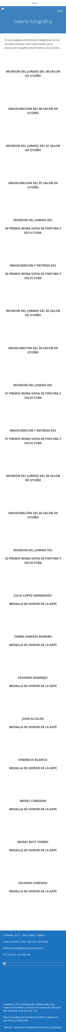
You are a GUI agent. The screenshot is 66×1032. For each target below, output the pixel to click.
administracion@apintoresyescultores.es (23, 948)
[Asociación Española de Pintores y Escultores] (8, 10)
